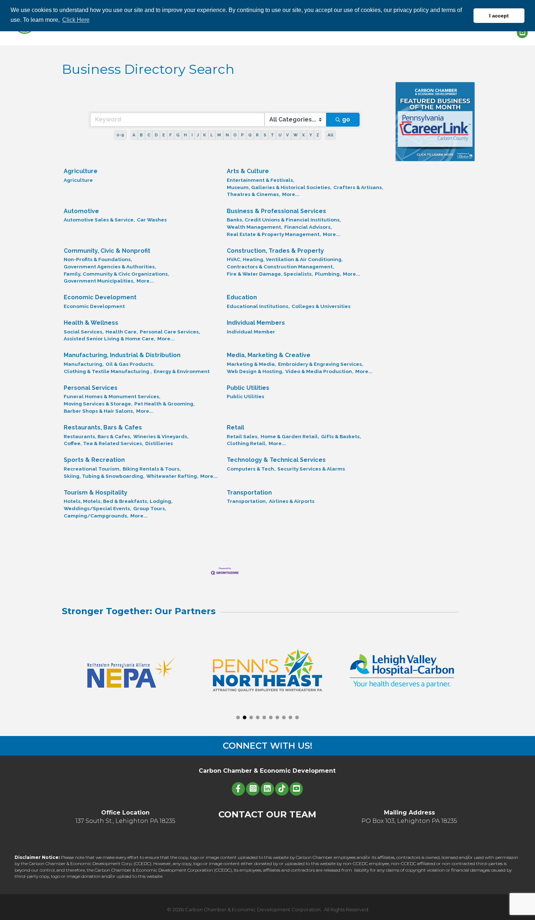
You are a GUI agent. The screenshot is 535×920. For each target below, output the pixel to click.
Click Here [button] (76, 20)
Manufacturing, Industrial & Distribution (122, 355)
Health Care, (122, 332)
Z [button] (317, 134)
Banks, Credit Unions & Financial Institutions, (284, 220)
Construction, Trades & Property (275, 250)
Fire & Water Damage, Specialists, (270, 274)
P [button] (242, 134)
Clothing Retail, (247, 443)
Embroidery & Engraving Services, (320, 364)
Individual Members (256, 322)
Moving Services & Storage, (98, 404)
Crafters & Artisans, (358, 187)
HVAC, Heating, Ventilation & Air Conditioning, (285, 259)
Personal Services (91, 387)
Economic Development (100, 297)
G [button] (177, 134)
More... (291, 194)
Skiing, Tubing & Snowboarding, (104, 476)
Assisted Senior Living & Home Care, (109, 338)
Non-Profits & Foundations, (98, 259)
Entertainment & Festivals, (260, 180)
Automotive (81, 211)
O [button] (235, 134)
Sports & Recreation (94, 459)
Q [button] (249, 134)
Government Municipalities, (99, 281)
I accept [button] (499, 16)
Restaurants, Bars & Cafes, (97, 436)
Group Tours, (149, 508)
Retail (235, 427)
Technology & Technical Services (276, 459)
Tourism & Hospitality (95, 492)
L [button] (211, 134)
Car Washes (152, 220)
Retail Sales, (243, 436)
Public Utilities (248, 387)
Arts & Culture (248, 171)
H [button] (185, 134)
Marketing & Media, (251, 364)
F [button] (170, 134)
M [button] (219, 134)
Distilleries (159, 443)
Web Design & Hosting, (255, 371)
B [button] (141, 134)
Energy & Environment (182, 371)
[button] (238, 717)
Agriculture (81, 171)
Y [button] (310, 134)
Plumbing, (328, 274)
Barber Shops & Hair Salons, (99, 411)
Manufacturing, (84, 364)
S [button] (264, 134)
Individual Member (251, 332)
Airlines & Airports (291, 501)
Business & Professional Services (276, 211)
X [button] (303, 134)
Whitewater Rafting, (172, 476)
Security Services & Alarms (311, 469)
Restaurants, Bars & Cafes (103, 427)
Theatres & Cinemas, (253, 194)
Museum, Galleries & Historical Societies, (279, 187)
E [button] (163, 134)
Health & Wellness (91, 322)
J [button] (198, 134)
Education (242, 297)
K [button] (204, 134)
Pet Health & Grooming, (164, 404)
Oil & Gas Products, (130, 364)
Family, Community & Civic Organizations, (116, 274)
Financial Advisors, (308, 227)
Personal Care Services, (170, 332)
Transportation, (247, 501)
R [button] (257, 134)
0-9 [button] (120, 134)
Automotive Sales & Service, (99, 220)
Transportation (249, 492)
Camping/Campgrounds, (96, 516)
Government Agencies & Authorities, (110, 266)
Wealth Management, (254, 227)
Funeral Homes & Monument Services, (112, 396)
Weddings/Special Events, (97, 508)
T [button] (272, 134)
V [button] (287, 134)
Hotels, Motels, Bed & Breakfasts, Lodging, (118, 501)
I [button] (192, 134)
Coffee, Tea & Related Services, (103, 443)
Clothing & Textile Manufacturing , (108, 371)
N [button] (227, 134)
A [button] (133, 134)
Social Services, (84, 332)
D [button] (156, 134)
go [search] (346, 119)
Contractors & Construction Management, (280, 266)
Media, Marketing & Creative (268, 355)
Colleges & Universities (321, 306)
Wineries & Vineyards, (161, 436)
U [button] (280, 134)
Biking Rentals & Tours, (152, 469)
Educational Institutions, (258, 306)
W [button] (295, 134)
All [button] (330, 134)
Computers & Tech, (251, 469)
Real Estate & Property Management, (274, 234)
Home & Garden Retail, (290, 436)
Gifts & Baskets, (341, 436)
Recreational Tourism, (92, 469)
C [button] (148, 134)
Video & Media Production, (319, 371)
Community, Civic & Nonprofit (107, 250)
